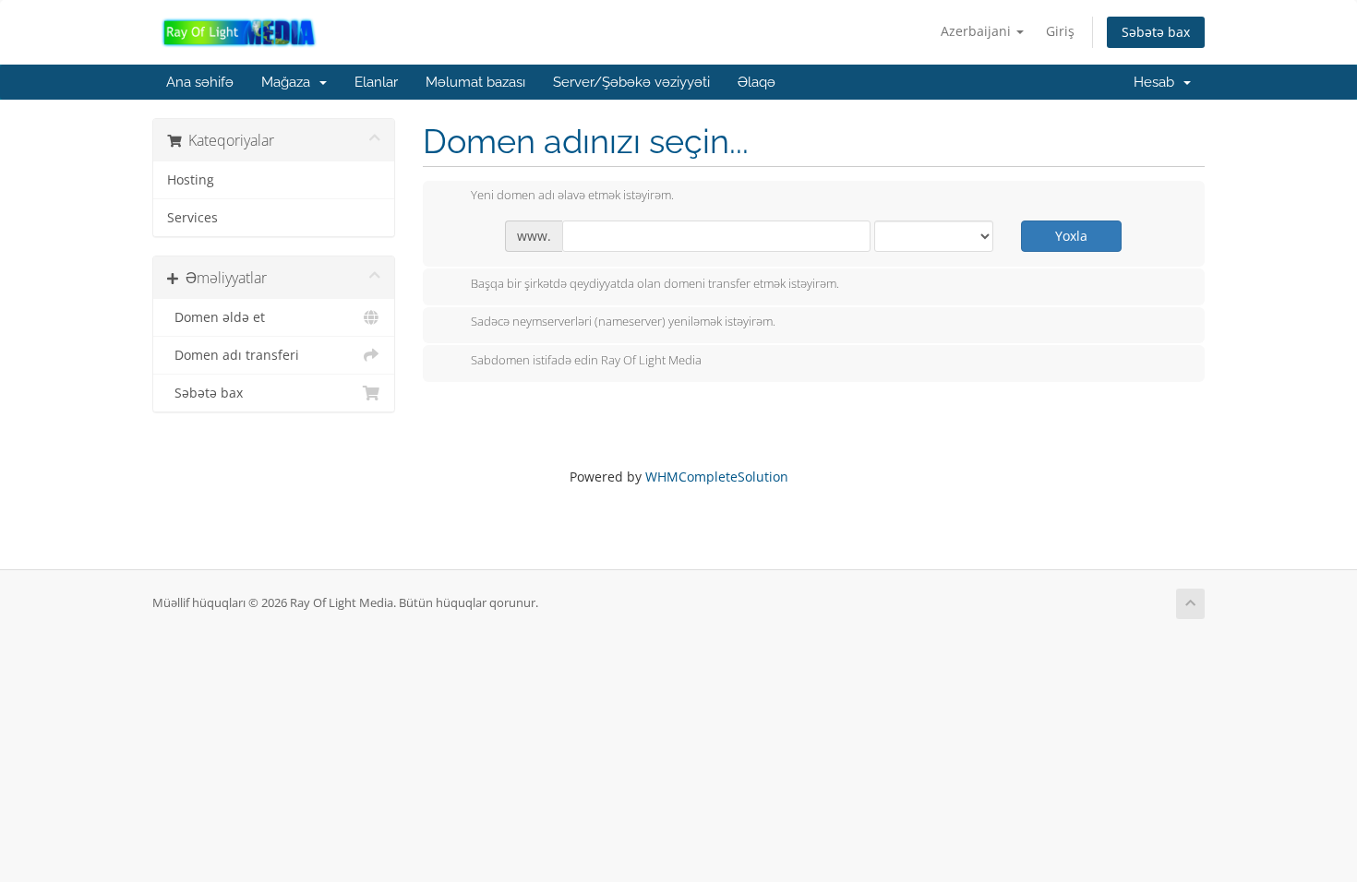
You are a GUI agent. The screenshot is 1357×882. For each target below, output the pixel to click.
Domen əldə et (216, 317)
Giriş (1060, 31)
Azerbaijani (978, 31)
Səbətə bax (1156, 32)
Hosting (190, 180)
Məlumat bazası (475, 82)
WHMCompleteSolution (716, 476)
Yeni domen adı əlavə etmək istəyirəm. (572, 195)
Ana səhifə (200, 82)
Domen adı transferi (233, 355)
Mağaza (289, 82)
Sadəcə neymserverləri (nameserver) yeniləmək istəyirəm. (623, 322)
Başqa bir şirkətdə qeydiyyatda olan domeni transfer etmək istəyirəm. (655, 283)
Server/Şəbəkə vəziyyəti (631, 82)
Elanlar (376, 82)
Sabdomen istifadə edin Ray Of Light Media (586, 360)
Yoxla (1071, 235)
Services (192, 217)
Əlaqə (756, 82)
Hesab (1158, 82)
